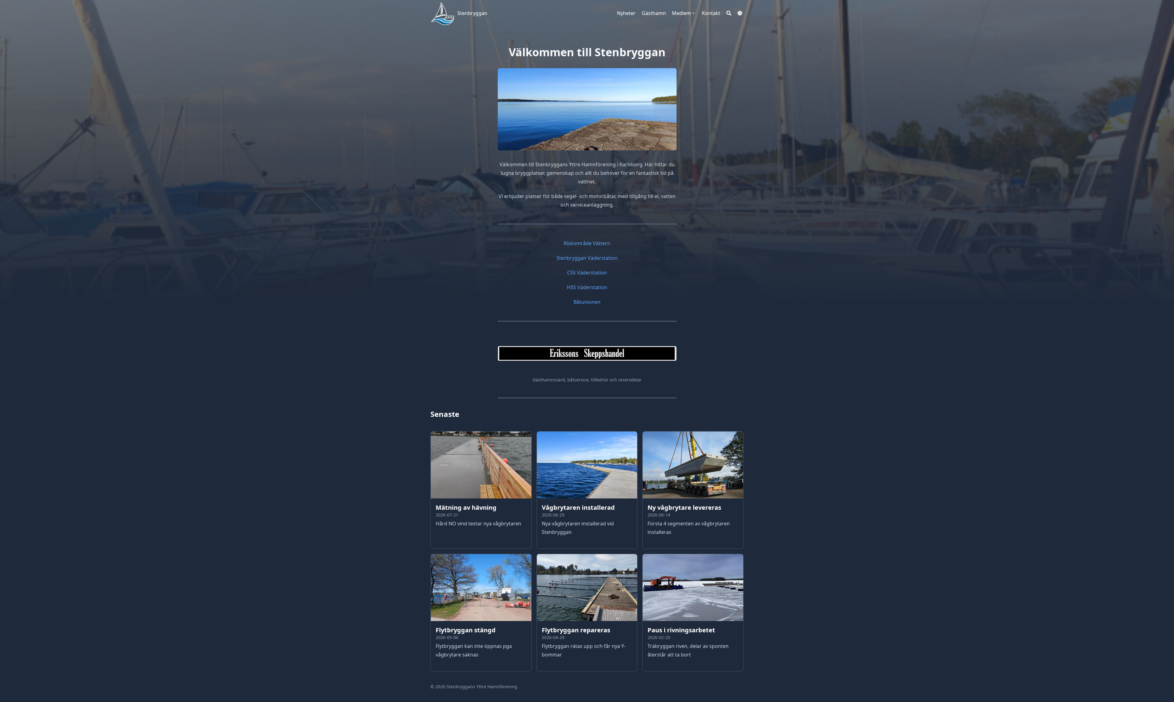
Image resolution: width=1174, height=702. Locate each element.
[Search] (728, 13)
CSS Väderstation (587, 272)
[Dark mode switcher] (739, 13)
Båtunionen (587, 302)
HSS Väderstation (587, 287)
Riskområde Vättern (587, 243)
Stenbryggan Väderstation (587, 258)
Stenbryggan (472, 13)
